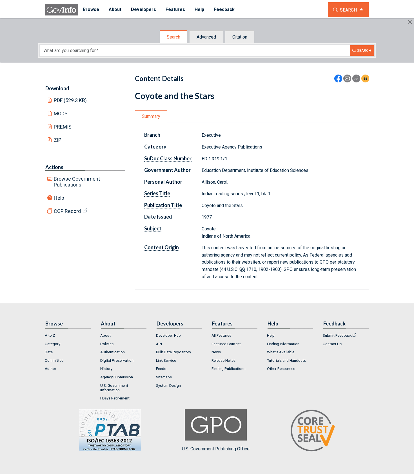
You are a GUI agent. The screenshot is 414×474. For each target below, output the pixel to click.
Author (50, 368)
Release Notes (223, 360)
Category (52, 344)
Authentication (112, 352)
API (159, 344)
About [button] (115, 9)
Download (57, 88)
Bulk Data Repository (173, 352)
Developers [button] (143, 9)
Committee (54, 360)
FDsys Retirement (115, 398)
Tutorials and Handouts (286, 360)
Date (49, 352)
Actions (54, 167)
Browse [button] (91, 9)
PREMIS (63, 127)
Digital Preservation (116, 360)
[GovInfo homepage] (61, 9)
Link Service (166, 360)
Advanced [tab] (206, 37)
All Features (221, 335)
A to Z (50, 335)
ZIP (57, 140)
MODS (61, 113)
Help (59, 198)
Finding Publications (228, 368)
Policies (106, 344)
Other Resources (281, 368)
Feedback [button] (224, 9)
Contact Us (332, 344)
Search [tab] (173, 37)
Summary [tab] (151, 116)
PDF (70, 100)
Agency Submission (116, 377)
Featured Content (226, 344)
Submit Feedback (337, 335)
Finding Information (283, 344)
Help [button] (199, 9)
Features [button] (175, 9)
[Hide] (410, 22)
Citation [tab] (239, 37)
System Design (168, 385)
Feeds (161, 368)
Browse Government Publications (77, 182)
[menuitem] (91, 9)
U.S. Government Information (114, 387)
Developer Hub (168, 335)
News (216, 352)
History (106, 368)
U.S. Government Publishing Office (216, 448)
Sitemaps (164, 377)
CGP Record (67, 211)
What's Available (280, 352)
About (105, 335)
